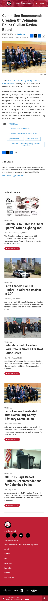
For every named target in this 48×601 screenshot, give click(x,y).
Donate (41, 3)
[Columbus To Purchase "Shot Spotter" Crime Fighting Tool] (22, 206)
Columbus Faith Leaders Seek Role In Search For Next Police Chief (23, 349)
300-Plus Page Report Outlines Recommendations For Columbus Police (22, 481)
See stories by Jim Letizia (12, 175)
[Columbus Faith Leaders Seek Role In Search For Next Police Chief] (22, 327)
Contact (7, 554)
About (6, 549)
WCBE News (13, 124)
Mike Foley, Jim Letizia (11, 233)
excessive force (32, 139)
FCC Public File (9, 577)
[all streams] (45, 598)
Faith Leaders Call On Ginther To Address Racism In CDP (22, 290)
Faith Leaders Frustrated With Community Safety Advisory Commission (20, 415)
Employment (9, 563)
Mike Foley (7, 358)
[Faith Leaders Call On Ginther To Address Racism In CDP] (22, 268)
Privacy (7, 573)
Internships (8, 568)
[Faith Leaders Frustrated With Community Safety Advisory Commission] (22, 393)
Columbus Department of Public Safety (23, 134)
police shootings (15, 139)
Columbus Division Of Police (19, 129)
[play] (3, 598)
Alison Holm (8, 424)
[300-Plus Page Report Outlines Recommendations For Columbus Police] (22, 459)
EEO (5, 558)
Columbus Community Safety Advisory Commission (26, 144)
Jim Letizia (21, 34)
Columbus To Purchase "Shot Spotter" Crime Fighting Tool (23, 226)
